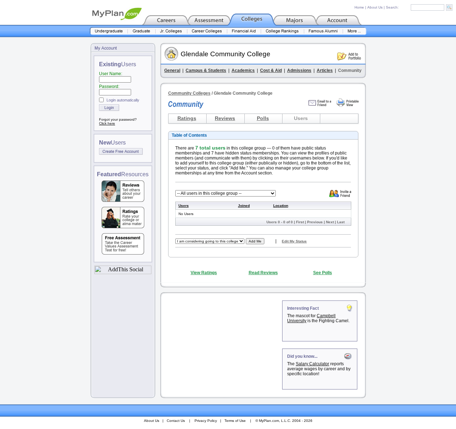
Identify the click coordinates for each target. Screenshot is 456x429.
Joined (244, 206)
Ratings (186, 118)
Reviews (225, 118)
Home (359, 7)
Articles (325, 70)
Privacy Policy (206, 421)
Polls (263, 118)
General (172, 70)
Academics (243, 70)
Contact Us (176, 421)
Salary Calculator (312, 363)
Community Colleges (189, 93)
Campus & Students (206, 70)
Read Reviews (263, 272)
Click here (107, 123)
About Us (375, 7)
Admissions (299, 70)
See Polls (322, 272)
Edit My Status (294, 241)
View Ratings (204, 272)
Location (280, 206)
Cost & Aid (271, 70)
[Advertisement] (222, 344)
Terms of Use (235, 421)
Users (183, 206)
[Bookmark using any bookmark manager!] (122, 272)
